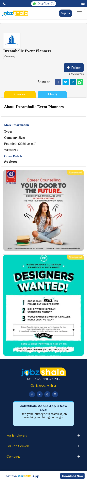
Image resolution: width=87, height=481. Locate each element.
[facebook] (58, 82)
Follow (76, 68)
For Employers (16, 435)
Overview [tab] (19, 94)
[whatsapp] (80, 82)
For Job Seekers (18, 446)
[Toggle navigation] (79, 13)
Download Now (72, 476)
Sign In (65, 13)
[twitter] (65, 82)
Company (9, 56)
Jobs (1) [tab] (52, 94)
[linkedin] (73, 82)
